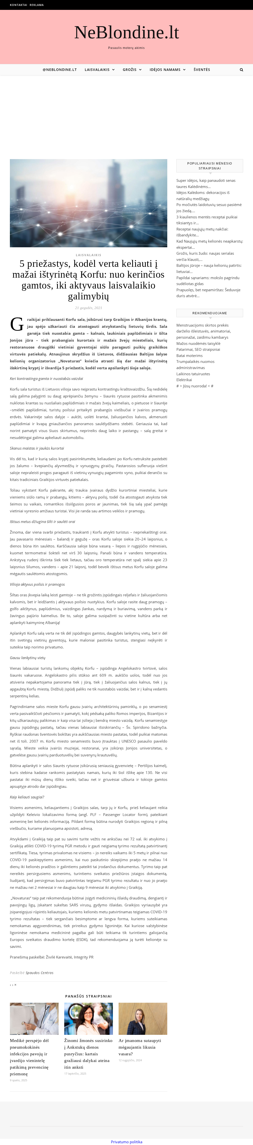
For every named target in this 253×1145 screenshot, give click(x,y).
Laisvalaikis (97, 69)
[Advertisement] (126, 112)
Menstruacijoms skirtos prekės (202, 325)
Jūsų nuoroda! (195, 385)
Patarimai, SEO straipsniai (198, 349)
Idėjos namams (165, 69)
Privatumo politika (126, 1141)
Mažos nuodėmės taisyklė (198, 343)
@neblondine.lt (60, 69)
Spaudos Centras (40, 972)
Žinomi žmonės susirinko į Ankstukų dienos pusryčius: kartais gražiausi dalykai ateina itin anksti (88, 1054)
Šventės (202, 69)
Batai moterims (189, 355)
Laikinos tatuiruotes (193, 373)
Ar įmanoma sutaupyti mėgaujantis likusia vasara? (140, 1047)
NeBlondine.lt (126, 32)
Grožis (130, 69)
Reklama (37, 5)
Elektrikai (184, 379)
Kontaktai (18, 5)
